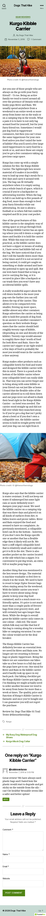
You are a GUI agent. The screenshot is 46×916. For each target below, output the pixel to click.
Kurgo (9, 721)
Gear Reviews (23, 17)
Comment (8, 830)
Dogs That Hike (23, 5)
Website (6, 878)
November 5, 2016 (16, 39)
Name (6, 854)
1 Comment (36, 39)
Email (6, 866)
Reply (5, 799)
